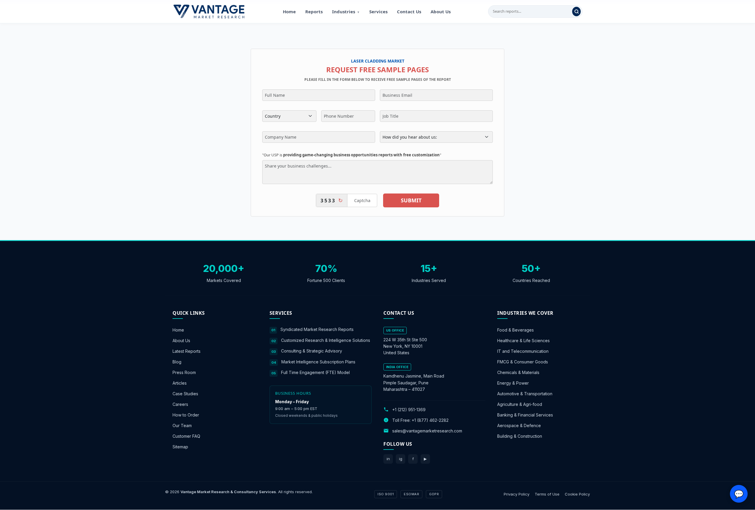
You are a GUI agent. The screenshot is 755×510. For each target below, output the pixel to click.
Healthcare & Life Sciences (523, 340)
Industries (346, 11)
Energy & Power (513, 383)
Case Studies (185, 393)
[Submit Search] (576, 11)
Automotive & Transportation (524, 393)
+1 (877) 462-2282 (430, 420)
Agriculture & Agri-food (519, 404)
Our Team (182, 425)
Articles (180, 383)
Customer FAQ (186, 436)
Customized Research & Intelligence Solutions (325, 340)
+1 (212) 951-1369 (409, 409)
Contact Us (409, 11)
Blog (177, 361)
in (388, 458)
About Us (441, 11)
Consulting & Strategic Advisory (311, 350)
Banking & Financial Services (525, 414)
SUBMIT (411, 200)
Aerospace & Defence (519, 425)
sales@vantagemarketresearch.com (427, 430)
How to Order (186, 414)
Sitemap (180, 446)
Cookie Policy (577, 494)
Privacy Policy (516, 494)
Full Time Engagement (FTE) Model (315, 372)
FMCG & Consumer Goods (522, 361)
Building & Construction (519, 436)
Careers (180, 404)
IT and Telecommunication (523, 351)
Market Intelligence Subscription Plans (318, 361)
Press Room (184, 372)
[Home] (209, 11)
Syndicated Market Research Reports (317, 329)
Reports (314, 11)
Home (289, 11)
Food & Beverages (515, 329)
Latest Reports (187, 351)
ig (400, 458)
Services (378, 11)
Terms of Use (547, 494)
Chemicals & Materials (518, 372)
